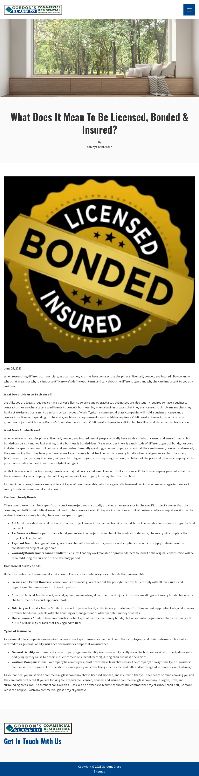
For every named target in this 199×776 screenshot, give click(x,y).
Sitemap (99, 771)
